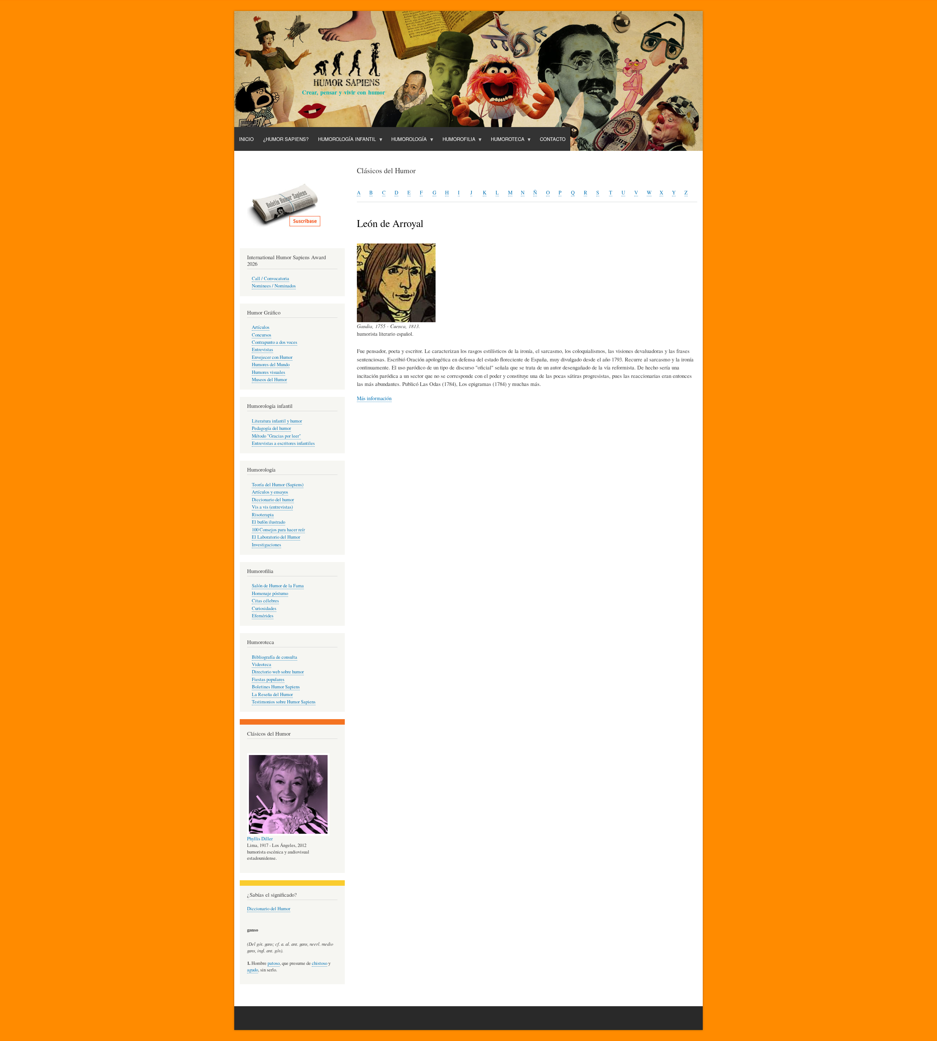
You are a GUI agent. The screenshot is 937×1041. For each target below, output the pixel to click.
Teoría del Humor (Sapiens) (277, 485)
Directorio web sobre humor (278, 672)
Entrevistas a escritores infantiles (283, 443)
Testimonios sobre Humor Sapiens (284, 702)
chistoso (319, 963)
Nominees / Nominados (274, 286)
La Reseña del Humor (272, 694)
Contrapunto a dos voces (274, 342)
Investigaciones (266, 545)
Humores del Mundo (271, 364)
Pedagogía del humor (271, 428)
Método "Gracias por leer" (276, 436)
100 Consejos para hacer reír (278, 530)
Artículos (260, 327)
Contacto (552, 138)
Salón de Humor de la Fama (278, 586)
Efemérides (262, 616)
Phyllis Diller (260, 839)
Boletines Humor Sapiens (276, 687)
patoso (274, 963)
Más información (374, 398)
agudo (252, 970)
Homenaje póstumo (270, 593)
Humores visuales (268, 372)
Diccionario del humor (273, 500)
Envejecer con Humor (272, 357)
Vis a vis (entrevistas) (272, 507)
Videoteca (261, 664)
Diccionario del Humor (268, 909)
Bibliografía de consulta (274, 657)
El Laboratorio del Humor (276, 537)
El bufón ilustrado (268, 522)
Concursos (261, 335)
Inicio (246, 138)
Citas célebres (265, 601)
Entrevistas (262, 349)
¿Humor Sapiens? (286, 138)
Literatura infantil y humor (277, 421)
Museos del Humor (269, 379)
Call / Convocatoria (270, 278)
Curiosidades (264, 608)
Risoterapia (263, 515)
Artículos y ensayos (270, 492)
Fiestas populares (268, 679)
